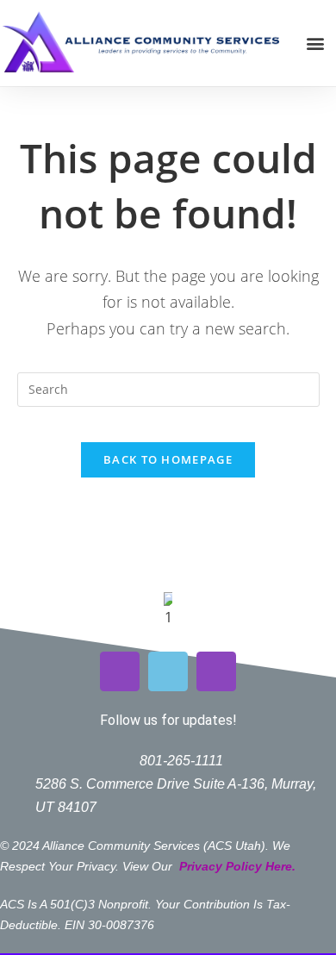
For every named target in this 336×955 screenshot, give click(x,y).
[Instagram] (120, 671)
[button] (315, 43)
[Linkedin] (216, 671)
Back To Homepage (168, 459)
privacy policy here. (239, 866)
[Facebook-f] (168, 671)
